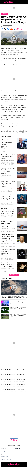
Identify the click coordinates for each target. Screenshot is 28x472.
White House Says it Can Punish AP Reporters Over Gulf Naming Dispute (7, 197)
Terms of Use (4, 458)
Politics (4, 13)
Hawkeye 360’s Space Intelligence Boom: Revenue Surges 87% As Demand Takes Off (14, 296)
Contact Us (17, 451)
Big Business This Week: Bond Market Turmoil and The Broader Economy (14, 375)
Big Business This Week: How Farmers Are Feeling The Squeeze (14, 370)
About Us (3, 451)
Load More (14, 275)
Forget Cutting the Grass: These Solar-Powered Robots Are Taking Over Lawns (18, 315)
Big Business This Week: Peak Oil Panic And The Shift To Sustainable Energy (14, 380)
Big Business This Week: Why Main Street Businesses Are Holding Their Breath (15, 385)
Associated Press (7, 25)
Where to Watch (5, 450)
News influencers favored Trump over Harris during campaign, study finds (7, 238)
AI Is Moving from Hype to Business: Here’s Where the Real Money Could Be (18, 302)
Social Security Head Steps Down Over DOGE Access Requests (8, 170)
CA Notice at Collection (6, 459)
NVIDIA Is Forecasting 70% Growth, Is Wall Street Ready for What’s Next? (18, 308)
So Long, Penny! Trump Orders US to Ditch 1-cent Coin (7, 264)
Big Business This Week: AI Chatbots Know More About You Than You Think (14, 390)
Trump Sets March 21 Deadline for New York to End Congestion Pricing (8, 157)
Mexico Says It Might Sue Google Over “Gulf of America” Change (8, 184)
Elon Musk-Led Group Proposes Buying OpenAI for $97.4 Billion (8, 252)
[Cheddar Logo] (8, 2)
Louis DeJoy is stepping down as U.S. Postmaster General (7, 141)
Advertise (17, 450)
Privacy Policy (4, 456)
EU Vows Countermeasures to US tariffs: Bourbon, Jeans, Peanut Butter (8, 210)
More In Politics (6, 136)
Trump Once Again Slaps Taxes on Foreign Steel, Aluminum (7, 224)
